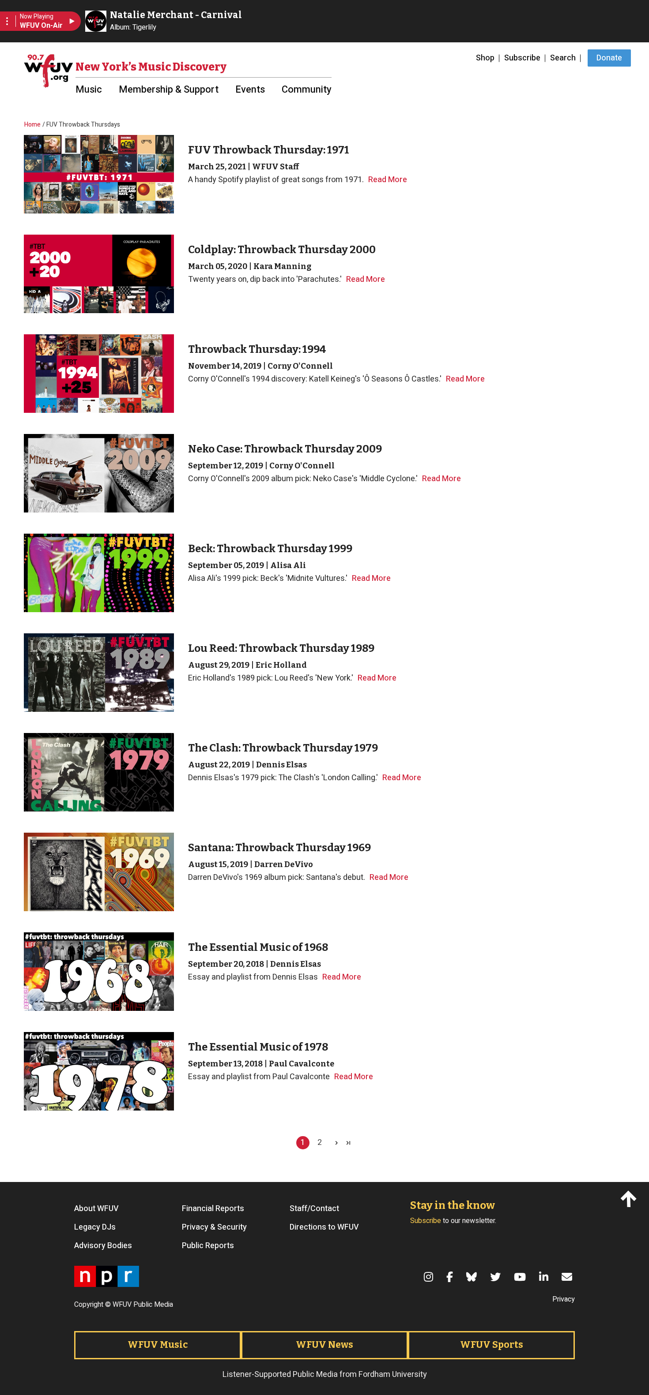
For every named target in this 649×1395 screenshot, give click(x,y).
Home (32, 124)
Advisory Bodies (103, 1246)
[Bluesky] (472, 1277)
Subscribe (522, 58)
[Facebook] (451, 1277)
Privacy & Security (214, 1227)
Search (563, 58)
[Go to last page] (349, 1142)
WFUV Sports (491, 1344)
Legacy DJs (95, 1227)
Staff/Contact (314, 1209)
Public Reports (208, 1246)
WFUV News (324, 1344)
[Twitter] (496, 1277)
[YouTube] (521, 1277)
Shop (485, 58)
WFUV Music (158, 1344)
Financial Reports (213, 1209)
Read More (387, 180)
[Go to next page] (333, 1142)
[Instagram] (430, 1277)
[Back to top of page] (630, 1198)
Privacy (563, 1299)
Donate (609, 58)
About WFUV (96, 1209)
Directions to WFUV (324, 1227)
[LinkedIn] (545, 1277)
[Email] (568, 1277)
